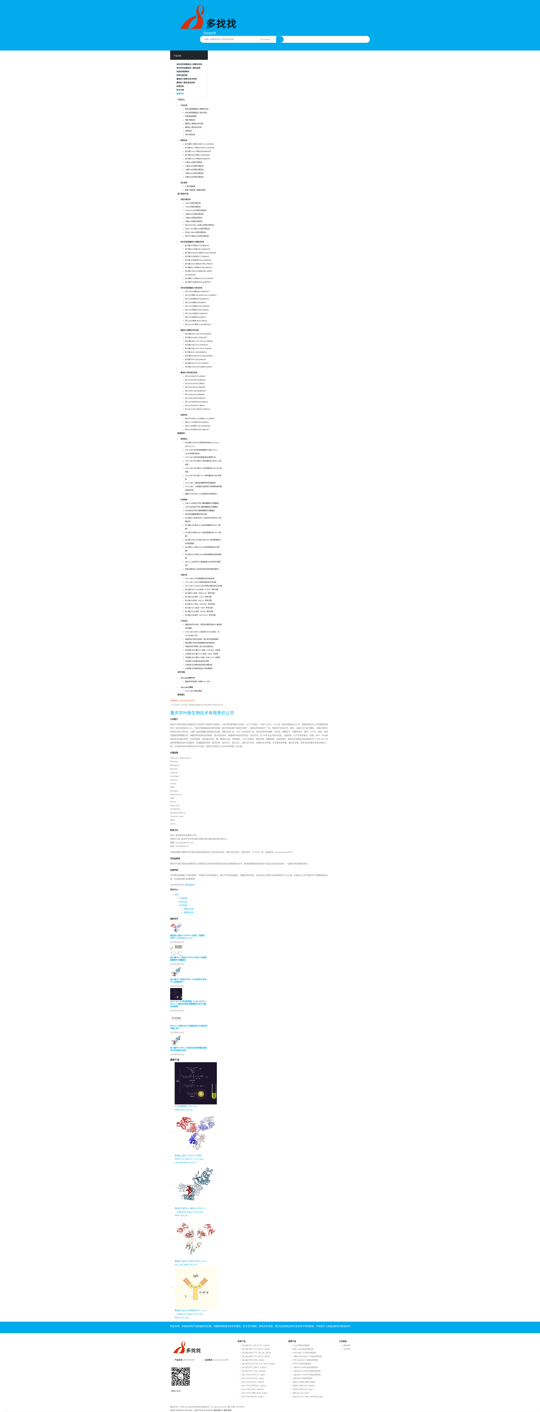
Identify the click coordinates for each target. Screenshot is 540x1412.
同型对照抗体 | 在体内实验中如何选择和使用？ (202, 569)
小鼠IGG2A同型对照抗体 (194, 166)
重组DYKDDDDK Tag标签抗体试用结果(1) (201, 494)
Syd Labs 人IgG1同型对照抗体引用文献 (200, 582)
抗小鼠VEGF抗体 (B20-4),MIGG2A (198, 282)
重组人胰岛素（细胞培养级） (196, 190)
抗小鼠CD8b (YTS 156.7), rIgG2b (256, 1356)
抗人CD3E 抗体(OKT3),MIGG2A (197, 292)
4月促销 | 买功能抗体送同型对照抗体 (198, 665)
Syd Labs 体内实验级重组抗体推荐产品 (200, 457)
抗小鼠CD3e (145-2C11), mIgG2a (256, 1345)
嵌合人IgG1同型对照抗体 (303, 1349)
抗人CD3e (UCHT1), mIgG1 (253, 1375)
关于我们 (347, 1349)
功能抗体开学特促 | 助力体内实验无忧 (199, 647)
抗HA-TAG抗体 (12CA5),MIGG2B (197, 426)
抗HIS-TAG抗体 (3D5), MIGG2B (197, 430)
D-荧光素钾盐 (190, 186)
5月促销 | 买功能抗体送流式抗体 (197, 661)
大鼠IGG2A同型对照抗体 (194, 173)
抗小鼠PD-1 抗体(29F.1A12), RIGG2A (199, 278)
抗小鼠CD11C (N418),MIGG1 (196, 352)
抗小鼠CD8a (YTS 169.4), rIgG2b (256, 1349)
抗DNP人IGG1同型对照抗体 (195, 232)
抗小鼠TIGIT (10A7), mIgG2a (254, 1367)
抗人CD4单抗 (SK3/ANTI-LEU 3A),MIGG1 (201, 295)
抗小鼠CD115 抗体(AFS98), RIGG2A (199, 264)
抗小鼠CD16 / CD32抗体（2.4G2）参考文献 (201, 590)
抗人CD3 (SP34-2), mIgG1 (253, 1378)
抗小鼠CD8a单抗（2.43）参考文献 (198, 597)
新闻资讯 (181, 433)
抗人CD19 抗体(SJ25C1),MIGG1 (197, 306)
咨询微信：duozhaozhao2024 (182, 700)
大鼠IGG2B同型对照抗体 (194, 177)
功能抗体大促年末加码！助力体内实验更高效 (202, 639)
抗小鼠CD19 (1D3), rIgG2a (253, 1360)
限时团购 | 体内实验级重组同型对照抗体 (200, 643)
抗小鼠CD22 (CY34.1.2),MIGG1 (197, 363)
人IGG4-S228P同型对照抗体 (195, 210)
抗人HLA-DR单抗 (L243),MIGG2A (198, 324)
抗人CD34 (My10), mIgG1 (253, 1397)
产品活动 (184, 621)
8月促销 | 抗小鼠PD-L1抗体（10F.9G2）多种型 (202, 650)
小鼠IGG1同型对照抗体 (193, 162)
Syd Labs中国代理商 (193, 691)
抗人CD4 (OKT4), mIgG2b (253, 1382)
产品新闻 (183, 898)
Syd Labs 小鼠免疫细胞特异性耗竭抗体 (200, 483)
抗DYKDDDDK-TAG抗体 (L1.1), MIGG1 (200, 419)
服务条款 (227, 1410)
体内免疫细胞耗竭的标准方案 (196, 514)
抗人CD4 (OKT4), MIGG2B (195, 387)
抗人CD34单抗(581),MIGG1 (195, 317)
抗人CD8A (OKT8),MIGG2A (195, 391)
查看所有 (180, 93)
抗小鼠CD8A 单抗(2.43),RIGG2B (197, 155)
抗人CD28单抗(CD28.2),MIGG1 (197, 310)
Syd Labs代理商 (187, 687)
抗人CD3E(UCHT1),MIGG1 (195, 376)
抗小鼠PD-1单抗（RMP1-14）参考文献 (200, 593)
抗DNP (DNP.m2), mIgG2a (304, 1386)
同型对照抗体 (181, 75)
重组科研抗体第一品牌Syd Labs (197, 682)
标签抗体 (180, 86)
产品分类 (184, 105)
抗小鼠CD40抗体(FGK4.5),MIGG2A (198, 260)
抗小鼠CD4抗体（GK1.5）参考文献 (198, 601)
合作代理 (181, 672)
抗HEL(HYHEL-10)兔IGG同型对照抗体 (199, 225)
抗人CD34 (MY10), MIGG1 (195, 406)
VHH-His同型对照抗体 (302, 1364)
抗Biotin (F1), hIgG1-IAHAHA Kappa (308, 1397)
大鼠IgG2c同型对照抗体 (303, 1378)
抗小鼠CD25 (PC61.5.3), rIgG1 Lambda (258, 1364)
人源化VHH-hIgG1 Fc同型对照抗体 (307, 1356)
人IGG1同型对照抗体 (193, 203)
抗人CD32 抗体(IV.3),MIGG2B (196, 313)
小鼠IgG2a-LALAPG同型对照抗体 (307, 1371)
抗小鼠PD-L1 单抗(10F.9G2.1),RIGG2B (199, 148)
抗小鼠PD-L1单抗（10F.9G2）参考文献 (200, 604)
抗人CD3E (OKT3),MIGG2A (195, 380)
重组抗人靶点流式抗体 (185, 82)
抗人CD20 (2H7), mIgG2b (252, 1389)
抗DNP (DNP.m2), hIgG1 (303, 1389)
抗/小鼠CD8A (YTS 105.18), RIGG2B (199, 341)
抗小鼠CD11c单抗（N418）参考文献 (199, 611)
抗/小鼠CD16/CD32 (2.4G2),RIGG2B (199, 356)
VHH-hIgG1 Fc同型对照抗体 (304, 1353)
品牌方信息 (189, 909)
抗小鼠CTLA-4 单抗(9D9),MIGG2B (198, 151)
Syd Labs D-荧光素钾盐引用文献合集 (199, 579)
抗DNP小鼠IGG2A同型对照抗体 (197, 236)
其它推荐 (184, 183)
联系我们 (181, 695)
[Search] (280, 39)
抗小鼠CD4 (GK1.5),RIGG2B (196, 338)
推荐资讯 (184, 439)
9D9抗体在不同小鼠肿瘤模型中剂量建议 (200, 511)
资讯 (177, 894)
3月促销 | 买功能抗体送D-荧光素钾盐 (198, 668)
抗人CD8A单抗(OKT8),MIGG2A (197, 299)
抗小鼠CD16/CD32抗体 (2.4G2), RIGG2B (200, 253)
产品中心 (181, 99)
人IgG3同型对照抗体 (301, 1345)
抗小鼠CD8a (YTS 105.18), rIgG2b (256, 1353)
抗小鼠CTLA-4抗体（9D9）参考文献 (199, 608)
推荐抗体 (184, 140)
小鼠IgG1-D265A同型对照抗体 (305, 1367)
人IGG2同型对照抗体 (193, 207)
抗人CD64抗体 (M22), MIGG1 (196, 321)
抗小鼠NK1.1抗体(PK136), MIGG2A (198, 267)
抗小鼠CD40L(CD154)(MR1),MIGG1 (198, 367)
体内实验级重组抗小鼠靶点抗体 (189, 64)
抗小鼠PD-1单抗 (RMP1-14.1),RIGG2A (199, 144)
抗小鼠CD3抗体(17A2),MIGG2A (197, 246)
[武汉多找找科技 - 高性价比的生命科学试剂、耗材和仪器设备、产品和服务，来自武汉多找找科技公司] (205, 16)
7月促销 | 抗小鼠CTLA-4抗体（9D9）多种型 (201, 654)
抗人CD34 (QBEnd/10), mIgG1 (255, 1393)
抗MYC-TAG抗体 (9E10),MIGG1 (197, 422)
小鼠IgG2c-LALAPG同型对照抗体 (307, 1375)
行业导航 (183, 905)
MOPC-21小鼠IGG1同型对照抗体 (197, 229)
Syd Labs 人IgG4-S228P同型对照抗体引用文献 (203, 586)
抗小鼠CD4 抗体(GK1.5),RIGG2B (197, 249)
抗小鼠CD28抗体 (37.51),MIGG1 (197, 256)
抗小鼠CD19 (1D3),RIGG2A (195, 359)
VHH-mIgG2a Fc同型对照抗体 (305, 1360)
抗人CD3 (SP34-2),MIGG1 (195, 384)
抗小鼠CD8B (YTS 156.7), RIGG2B (198, 349)
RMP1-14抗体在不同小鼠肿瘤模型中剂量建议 (202, 503)
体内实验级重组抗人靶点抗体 (188, 68)
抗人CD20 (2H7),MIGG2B (194, 395)
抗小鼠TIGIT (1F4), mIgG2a (253, 1371)
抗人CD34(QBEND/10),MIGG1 (196, 402)
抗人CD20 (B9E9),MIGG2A (195, 398)
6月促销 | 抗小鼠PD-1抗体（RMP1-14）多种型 (202, 658)
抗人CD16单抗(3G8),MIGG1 (195, 303)
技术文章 (180, 90)
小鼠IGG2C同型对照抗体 (194, 214)
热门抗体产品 (183, 194)
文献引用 (184, 575)
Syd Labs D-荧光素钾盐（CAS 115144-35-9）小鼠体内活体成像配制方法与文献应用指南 (188, 1003)
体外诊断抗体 (190, 135)
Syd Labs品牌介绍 (188, 678)
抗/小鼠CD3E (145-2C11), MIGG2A (198, 334)
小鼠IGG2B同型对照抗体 (194, 170)
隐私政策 (217, 1410)
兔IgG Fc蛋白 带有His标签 (304, 1382)
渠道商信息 (190, 885)
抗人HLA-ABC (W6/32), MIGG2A (197, 409)
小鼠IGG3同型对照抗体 (193, 218)
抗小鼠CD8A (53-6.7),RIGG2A (196, 345)
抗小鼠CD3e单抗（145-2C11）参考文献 (200, 615)
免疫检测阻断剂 (182, 71)
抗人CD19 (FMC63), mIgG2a (254, 1386)
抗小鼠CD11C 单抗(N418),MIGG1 (197, 159)
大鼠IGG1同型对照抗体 (193, 221)
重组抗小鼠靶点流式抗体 (186, 79)
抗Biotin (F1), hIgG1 (301, 1393)
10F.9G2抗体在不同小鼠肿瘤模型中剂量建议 (201, 507)
